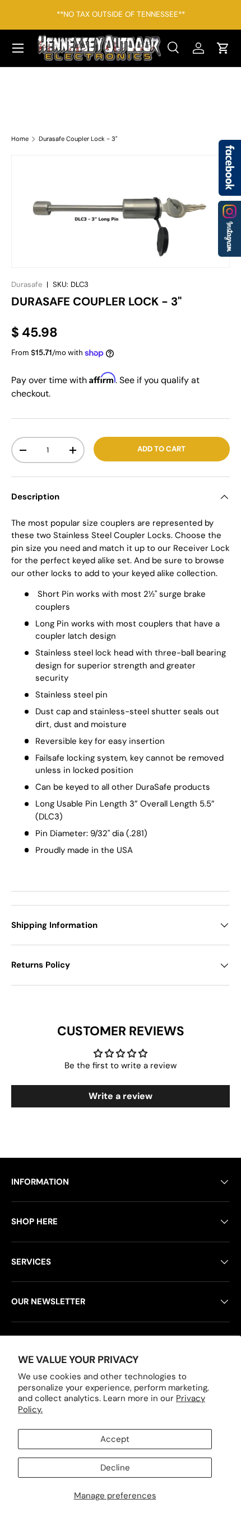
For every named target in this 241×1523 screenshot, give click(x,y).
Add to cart (161, 449)
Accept (114, 1439)
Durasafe (26, 284)
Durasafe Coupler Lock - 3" (78, 139)
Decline (115, 1467)
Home (20, 139)
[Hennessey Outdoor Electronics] (229, 229)
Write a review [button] (120, 1096)
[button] (223, 48)
